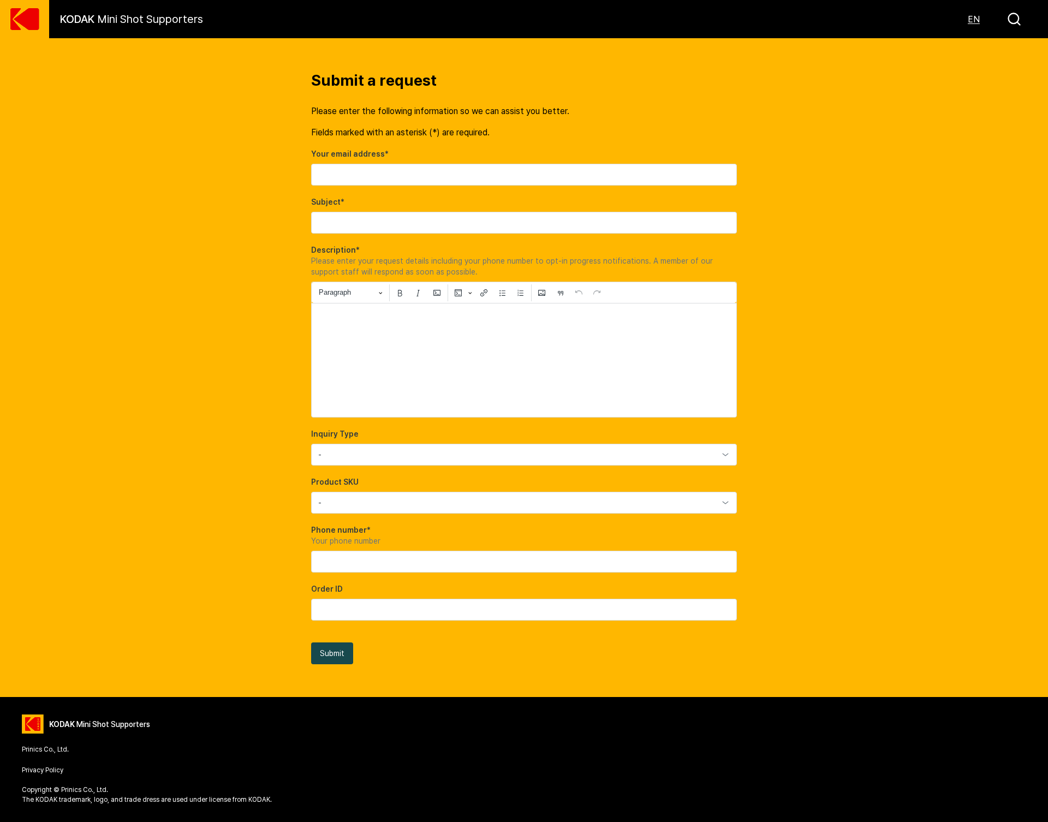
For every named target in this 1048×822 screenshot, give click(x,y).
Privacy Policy (42, 770)
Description (335, 250)
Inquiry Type (335, 434)
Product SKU (335, 482)
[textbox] (524, 360)
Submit (332, 653)
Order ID (327, 589)
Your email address (350, 154)
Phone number (341, 530)
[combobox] (524, 455)
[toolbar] (524, 292)
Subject (327, 202)
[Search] (1014, 19)
